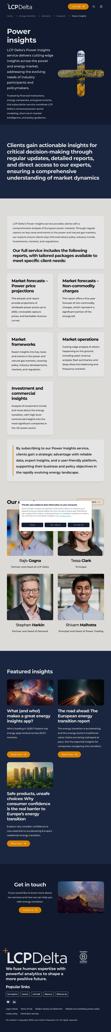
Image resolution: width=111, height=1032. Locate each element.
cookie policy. (65, 516)
